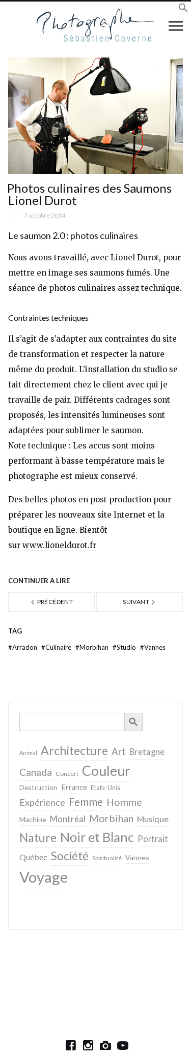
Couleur (106, 771)
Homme (124, 802)
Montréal (68, 818)
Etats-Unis (105, 788)
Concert (67, 773)
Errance (74, 787)
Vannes (153, 647)
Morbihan (92, 647)
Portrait (153, 839)
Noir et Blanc (97, 836)
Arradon (23, 647)
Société (70, 856)
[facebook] (70, 1045)
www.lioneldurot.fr (59, 545)
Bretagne (147, 752)
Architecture (74, 750)
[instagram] (88, 1045)
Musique (153, 819)
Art (119, 751)
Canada (35, 772)
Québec (33, 857)
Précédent (54, 602)
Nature (38, 837)
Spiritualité (107, 858)
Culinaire (57, 647)
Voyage (43, 877)
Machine (32, 819)
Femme (86, 802)
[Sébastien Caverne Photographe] (95, 25)
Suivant (136, 602)
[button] (183, 9)
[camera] (105, 1045)
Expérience (42, 802)
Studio (125, 647)
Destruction (38, 787)
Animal (28, 752)
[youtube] (122, 1045)
